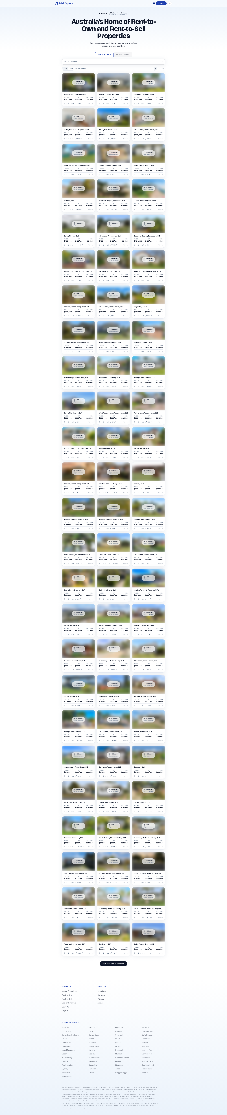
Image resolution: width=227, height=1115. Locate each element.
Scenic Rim (93, 1065)
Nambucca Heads (122, 1058)
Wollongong (67, 1076)
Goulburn (92, 1042)
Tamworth (92, 1069)
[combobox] (113, 62)
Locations (102, 991)
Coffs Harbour (147, 1035)
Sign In (65, 1011)
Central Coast (94, 1035)
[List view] (159, 68)
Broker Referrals (69, 1003)
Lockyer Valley (147, 1050)
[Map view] (163, 68)
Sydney (65, 1069)
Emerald (118, 1039)
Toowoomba (147, 1069)
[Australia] (154, 3)
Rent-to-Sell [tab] (122, 54)
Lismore (92, 1050)
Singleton (119, 1065)
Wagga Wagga (121, 1073)
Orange (65, 1061)
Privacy (101, 999)
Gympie (145, 1042)
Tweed (91, 1073)
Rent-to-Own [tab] (104, 54)
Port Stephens (147, 1061)
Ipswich (118, 1046)
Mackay (92, 1054)
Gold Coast (66, 1042)
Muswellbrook (94, 1058)
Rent (71, 69)
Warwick (145, 1073)
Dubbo (91, 1039)
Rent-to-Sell (67, 999)
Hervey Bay (66, 1046)
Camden (118, 1031)
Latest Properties (69, 991)
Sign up (161, 3)
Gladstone (146, 1039)
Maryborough (147, 1054)
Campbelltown (147, 1031)
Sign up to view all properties (113, 964)
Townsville (66, 1073)
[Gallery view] (155, 68)
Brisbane (145, 1027)
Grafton (118, 1042)
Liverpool (119, 1050)
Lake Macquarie (68, 1050)
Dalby (64, 1039)
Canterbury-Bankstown (71, 1035)
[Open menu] (170, 3)
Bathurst (92, 1027)
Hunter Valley (94, 1046)
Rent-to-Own (67, 995)
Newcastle (146, 1058)
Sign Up (65, 1007)
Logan (64, 1054)
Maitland (118, 1054)
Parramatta (93, 1061)
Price (65, 69)
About (100, 1003)
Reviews (101, 995)
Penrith (118, 1061)
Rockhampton (67, 1065)
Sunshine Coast (148, 1065)
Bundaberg (66, 1031)
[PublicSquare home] (64, 3)
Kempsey (145, 1046)
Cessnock (119, 1035)
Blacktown (119, 1027)
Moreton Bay (67, 1058)
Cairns (91, 1031)
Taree (117, 1069)
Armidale (65, 1027)
